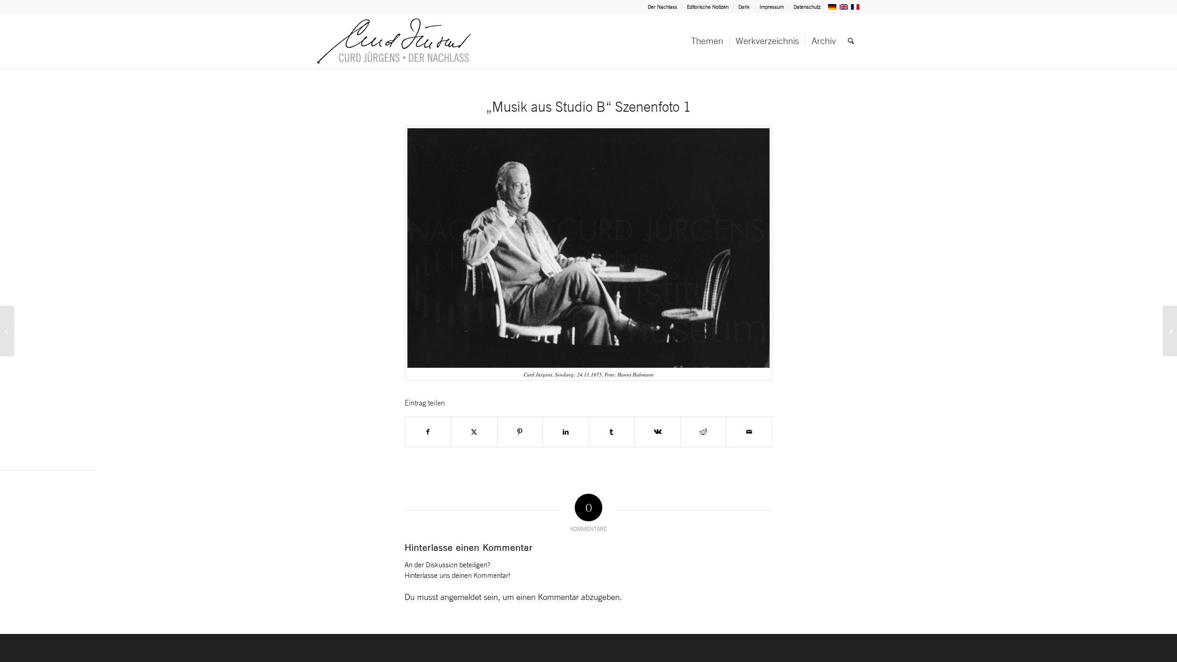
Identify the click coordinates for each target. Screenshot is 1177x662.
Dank (744, 7)
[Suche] (851, 41)
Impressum (772, 7)
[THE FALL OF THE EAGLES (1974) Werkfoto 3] (7, 331)
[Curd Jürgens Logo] (394, 41)
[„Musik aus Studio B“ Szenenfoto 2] (1170, 331)
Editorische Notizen (708, 7)
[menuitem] (662, 7)
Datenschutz (807, 7)
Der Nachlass (662, 7)
